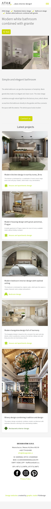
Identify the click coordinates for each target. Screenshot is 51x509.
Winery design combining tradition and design (23, 417)
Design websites (11, 495)
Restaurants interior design (19, 428)
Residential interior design (22, 11)
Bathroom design (41, 11)
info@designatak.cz (25, 453)
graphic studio (32, 495)
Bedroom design (15, 294)
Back (7, 32)
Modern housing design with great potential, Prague (23, 223)
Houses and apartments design (20, 185)
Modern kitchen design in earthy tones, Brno (23, 174)
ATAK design (6, 11)
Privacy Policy (25, 479)
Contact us (26, 118)
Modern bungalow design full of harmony (21, 330)
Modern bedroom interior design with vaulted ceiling (23, 281)
